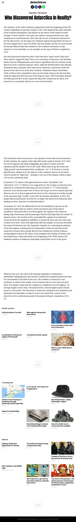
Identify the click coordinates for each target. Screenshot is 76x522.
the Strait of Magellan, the (31, 164)
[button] (3, 2)
